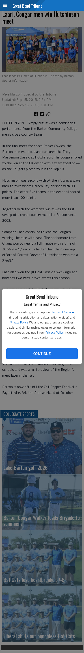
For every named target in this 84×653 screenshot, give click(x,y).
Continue (42, 353)
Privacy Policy (19, 322)
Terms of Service (63, 312)
